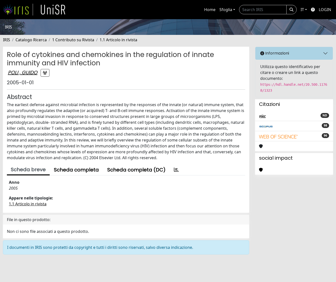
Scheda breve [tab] (28, 169)
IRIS (6, 39)
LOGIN (325, 9)
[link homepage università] (53, 9)
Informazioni (276, 53)
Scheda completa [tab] (76, 169)
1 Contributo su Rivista (73, 39)
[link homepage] (18, 9)
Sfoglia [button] (225, 9)
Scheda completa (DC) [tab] (136, 169)
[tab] (176, 170)
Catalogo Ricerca (31, 39)
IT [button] (302, 9)
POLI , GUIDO (22, 72)
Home (209, 9)
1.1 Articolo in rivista (118, 39)
